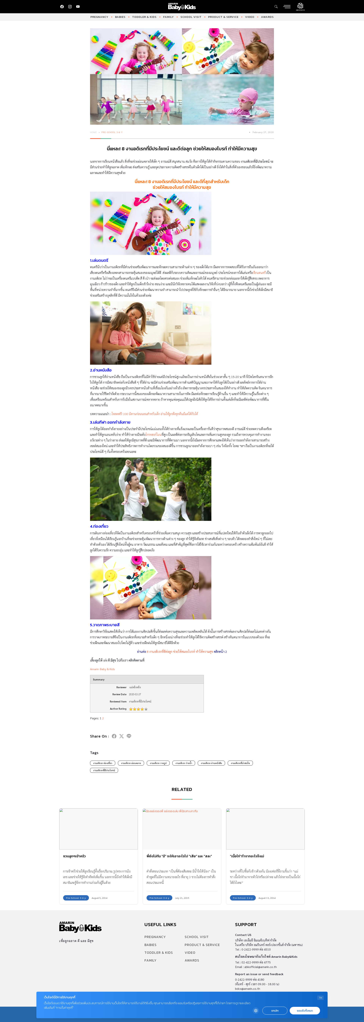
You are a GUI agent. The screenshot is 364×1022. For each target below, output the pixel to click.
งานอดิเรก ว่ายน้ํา (183, 763)
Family (168, 17)
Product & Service (223, 17)
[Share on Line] (129, 736)
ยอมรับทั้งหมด (305, 1011)
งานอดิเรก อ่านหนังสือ (211, 763)
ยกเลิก (274, 1011)
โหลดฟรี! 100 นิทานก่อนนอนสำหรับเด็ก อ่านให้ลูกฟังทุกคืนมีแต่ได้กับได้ (154, 414)
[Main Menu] (287, 6)
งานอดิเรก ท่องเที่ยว (102, 763)
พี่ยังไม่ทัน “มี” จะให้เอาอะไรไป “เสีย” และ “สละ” (179, 856)
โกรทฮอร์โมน (154, 435)
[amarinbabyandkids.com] (182, 6)
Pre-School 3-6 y (112, 132)
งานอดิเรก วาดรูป (158, 763)
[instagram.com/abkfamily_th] (70, 6)
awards (267, 17)
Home (93, 132)
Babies (120, 17)
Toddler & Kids (144, 17)
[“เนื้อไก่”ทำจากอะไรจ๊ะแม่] (265, 829)
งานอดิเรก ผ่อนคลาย (131, 763)
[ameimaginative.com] (300, 6)
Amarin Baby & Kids (102, 669)
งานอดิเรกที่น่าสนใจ (240, 763)
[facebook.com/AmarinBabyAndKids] (62, 6)
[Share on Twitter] (121, 736)
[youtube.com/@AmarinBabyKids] (78, 6)
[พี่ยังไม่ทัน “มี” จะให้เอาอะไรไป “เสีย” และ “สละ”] (182, 829)
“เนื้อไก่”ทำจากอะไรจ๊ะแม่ (247, 856)
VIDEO (249, 17)
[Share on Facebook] (114, 736)
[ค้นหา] (276, 6)
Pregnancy (99, 17)
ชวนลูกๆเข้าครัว (74, 856)
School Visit (191, 17)
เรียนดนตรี (259, 273)
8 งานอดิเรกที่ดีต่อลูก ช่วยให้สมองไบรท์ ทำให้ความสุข (180, 652)
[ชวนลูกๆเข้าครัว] (98, 829)
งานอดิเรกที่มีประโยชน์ (104, 770)
